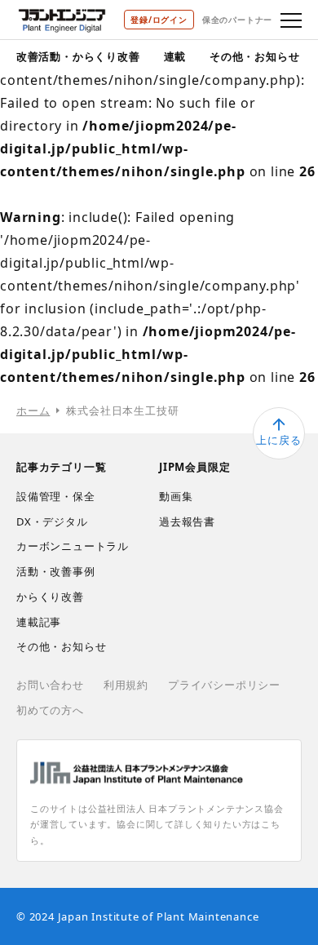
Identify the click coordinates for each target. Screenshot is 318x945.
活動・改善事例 (55, 571)
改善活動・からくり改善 (78, 56)
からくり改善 (50, 596)
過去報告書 (187, 521)
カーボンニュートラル (72, 546)
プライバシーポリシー (224, 684)
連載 (175, 56)
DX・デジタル (52, 521)
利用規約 (126, 684)
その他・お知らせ (254, 56)
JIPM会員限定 (194, 466)
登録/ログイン (159, 19)
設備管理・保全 (55, 496)
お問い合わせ (50, 684)
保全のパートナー (237, 19)
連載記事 (38, 621)
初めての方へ (50, 710)
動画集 (175, 496)
